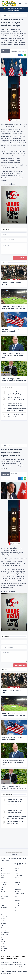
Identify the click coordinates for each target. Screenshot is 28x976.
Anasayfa (4, 15)
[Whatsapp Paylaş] (25, 55)
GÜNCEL (11, 15)
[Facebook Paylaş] (19, 55)
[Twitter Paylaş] (22, 55)
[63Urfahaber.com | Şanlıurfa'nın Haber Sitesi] (8, 3)
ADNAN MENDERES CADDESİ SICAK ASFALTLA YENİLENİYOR (14, 9)
